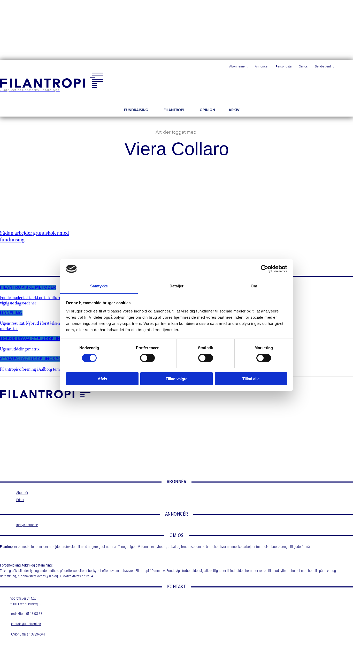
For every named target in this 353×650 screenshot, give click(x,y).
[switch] (147, 358)
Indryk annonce (27, 525)
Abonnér (22, 492)
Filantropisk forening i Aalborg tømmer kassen (39, 369)
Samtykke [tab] (99, 286)
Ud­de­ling (11, 313)
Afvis (102, 378)
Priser (20, 500)
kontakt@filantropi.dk (26, 624)
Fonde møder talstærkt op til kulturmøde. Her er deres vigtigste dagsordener (45, 300)
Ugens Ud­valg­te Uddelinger (34, 338)
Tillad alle (250, 378)
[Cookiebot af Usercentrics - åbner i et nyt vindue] (264, 269)
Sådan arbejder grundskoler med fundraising (34, 236)
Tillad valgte (176, 378)
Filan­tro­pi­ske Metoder (28, 287)
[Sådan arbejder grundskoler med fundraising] (45, 204)
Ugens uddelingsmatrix (19, 349)
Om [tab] (254, 286)
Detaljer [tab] (177, 286)
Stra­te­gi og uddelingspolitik (36, 359)
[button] (345, 67)
